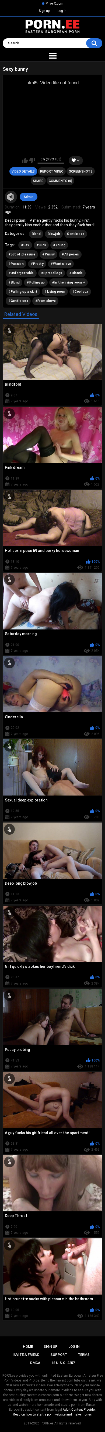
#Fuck (41, 245)
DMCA (35, 1363)
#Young (59, 245)
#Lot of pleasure (22, 254)
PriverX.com (54, 3)
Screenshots (81, 171)
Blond (36, 234)
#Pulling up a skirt (23, 292)
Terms (84, 1355)
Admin (28, 197)
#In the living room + (68, 282)
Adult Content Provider (79, 1409)
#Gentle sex (18, 301)
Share (38, 181)
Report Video (52, 171)
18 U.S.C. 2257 (63, 1363)
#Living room (54, 292)
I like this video (25, 160)
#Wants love (61, 264)
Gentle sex (75, 234)
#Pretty (37, 264)
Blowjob (54, 234)
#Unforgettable (21, 273)
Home (28, 1347)
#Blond (14, 282)
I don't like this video (32, 160)
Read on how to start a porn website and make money (52, 1414)
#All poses (70, 254)
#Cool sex (80, 292)
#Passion (16, 264)
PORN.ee (47, 1423)
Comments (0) (60, 181)
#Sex (25, 245)
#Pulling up (36, 282)
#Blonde (76, 273)
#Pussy (48, 254)
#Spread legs (51, 273)
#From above (45, 301)
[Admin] (11, 197)
